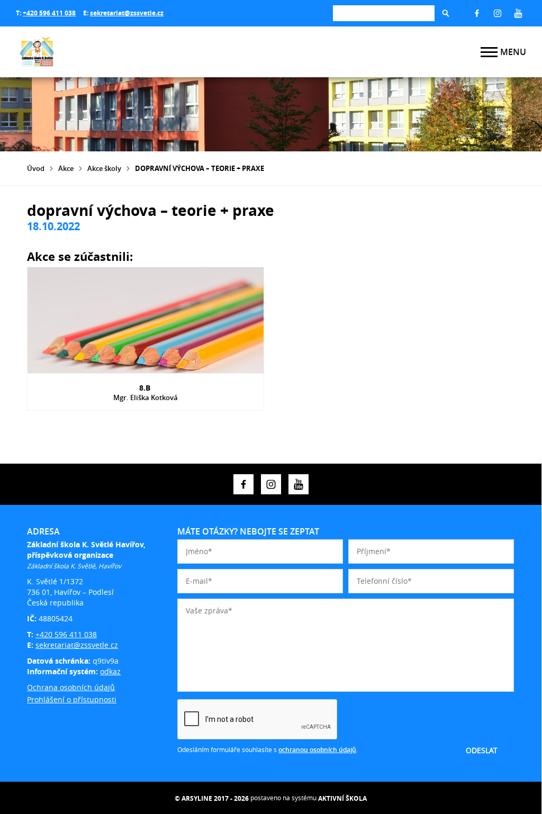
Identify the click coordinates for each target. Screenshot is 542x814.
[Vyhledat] (446, 13)
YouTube (518, 13)
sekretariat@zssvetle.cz (127, 12)
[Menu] (489, 52)
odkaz (110, 671)
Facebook (477, 13)
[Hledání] (384, 13)
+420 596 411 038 (49, 12)
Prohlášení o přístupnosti (71, 699)
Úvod (35, 168)
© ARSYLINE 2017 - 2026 (212, 798)
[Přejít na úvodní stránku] (79, 52)
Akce (66, 168)
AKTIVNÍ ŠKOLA (342, 798)
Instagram (497, 13)
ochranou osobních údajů (317, 749)
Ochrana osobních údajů (71, 687)
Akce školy (104, 168)
